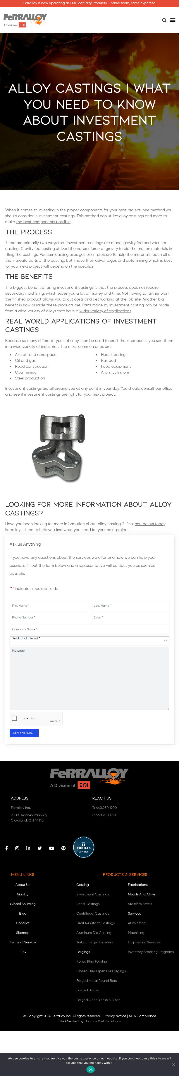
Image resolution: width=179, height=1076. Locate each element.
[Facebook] (6, 848)
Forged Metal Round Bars (96, 981)
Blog (22, 913)
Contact (22, 923)
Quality (22, 894)
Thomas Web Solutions (102, 1021)
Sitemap (22, 933)
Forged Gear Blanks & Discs (98, 1000)
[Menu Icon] (173, 21)
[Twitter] (40, 848)
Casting (82, 885)
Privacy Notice (114, 1016)
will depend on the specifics (68, 266)
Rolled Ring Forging (91, 961)
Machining (136, 933)
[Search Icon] (164, 20)
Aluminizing (137, 923)
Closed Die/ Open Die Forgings (101, 971)
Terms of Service (23, 942)
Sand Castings (88, 904)
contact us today (150, 524)
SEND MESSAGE (24, 732)
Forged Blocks (87, 990)
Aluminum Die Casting (93, 933)
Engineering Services (144, 942)
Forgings (83, 952)
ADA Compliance (142, 1016)
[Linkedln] (28, 848)
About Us (22, 885)
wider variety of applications (105, 311)
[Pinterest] (63, 848)
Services (134, 913)
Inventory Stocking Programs (151, 952)
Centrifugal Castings (92, 913)
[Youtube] (51, 848)
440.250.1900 (106, 808)
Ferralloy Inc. (62, 1016)
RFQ (22, 952)
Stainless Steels (140, 904)
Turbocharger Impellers (94, 942)
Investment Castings (92, 894)
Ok (91, 1069)
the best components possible (43, 222)
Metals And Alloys (141, 894)
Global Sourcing (23, 904)
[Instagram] (17, 848)
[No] (173, 1064)
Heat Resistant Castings (95, 923)
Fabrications (138, 885)
